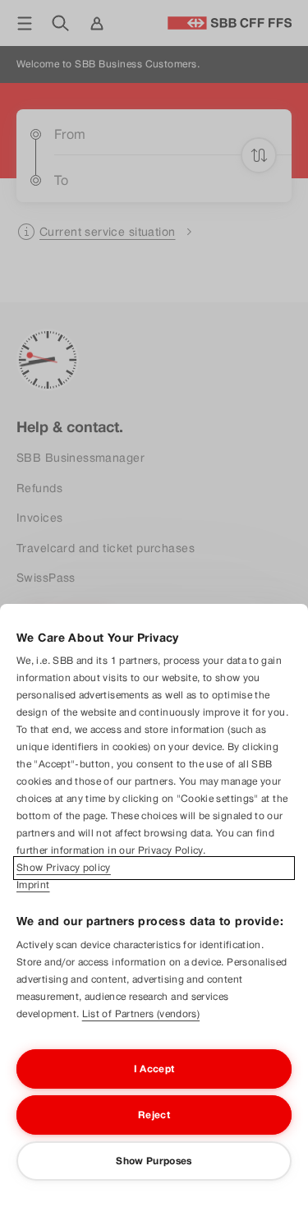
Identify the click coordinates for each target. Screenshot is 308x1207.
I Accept (154, 1069)
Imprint (33, 885)
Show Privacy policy (63, 867)
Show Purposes (154, 1161)
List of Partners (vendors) (141, 1014)
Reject (154, 1115)
